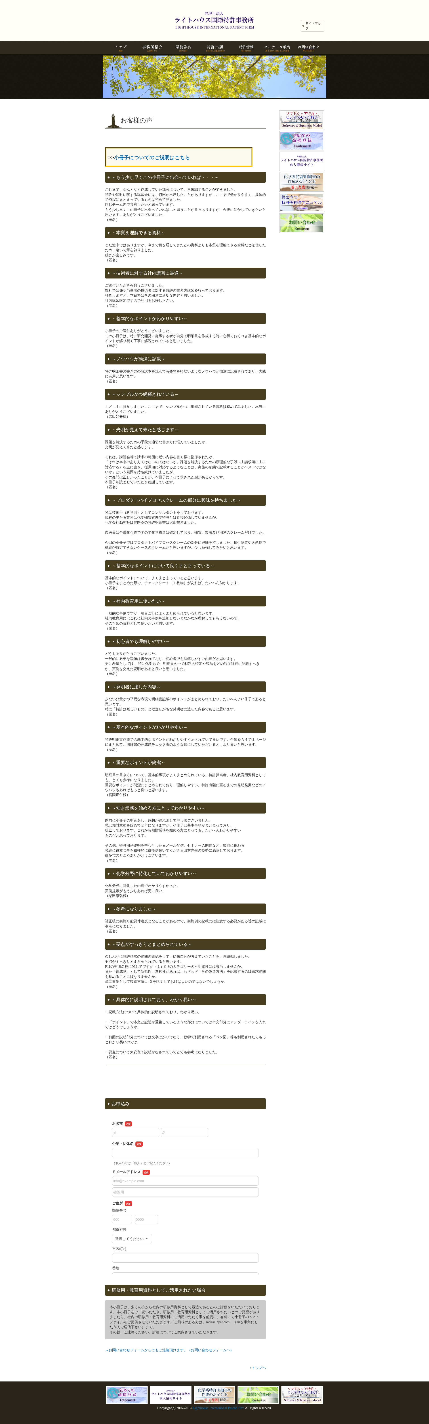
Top (418, 1413)
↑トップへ (258, 1368)
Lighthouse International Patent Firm (218, 1408)
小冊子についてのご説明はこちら (152, 157)
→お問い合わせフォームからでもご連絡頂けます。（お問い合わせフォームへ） (169, 1350)
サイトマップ (313, 25)
